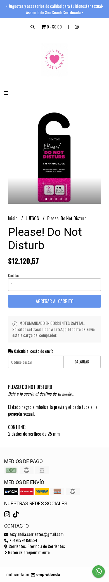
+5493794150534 (23, 540)
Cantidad (14, 275)
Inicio (13, 218)
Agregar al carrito (55, 301)
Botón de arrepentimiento (28, 552)
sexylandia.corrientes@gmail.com (36, 534)
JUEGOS (33, 218)
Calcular (82, 362)
